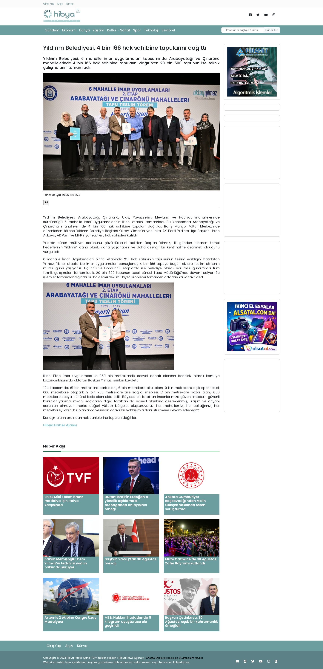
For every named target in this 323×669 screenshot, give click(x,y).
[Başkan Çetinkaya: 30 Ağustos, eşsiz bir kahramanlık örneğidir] (191, 596)
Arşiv (60, 4)
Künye (70, 4)
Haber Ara (271, 30)
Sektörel (168, 30)
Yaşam (98, 30)
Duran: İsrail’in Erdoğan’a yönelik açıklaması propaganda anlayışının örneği (126, 502)
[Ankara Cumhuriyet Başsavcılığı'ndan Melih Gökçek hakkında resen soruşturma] (191, 475)
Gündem (52, 30)
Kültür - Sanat (118, 30)
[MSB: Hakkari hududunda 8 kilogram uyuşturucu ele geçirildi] (131, 596)
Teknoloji (151, 30)
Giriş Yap (48, 4)
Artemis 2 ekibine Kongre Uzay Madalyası (70, 619)
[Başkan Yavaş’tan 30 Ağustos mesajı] (131, 538)
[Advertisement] (252, 152)
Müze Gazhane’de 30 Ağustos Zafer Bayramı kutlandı (190, 561)
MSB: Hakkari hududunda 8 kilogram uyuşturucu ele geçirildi (128, 621)
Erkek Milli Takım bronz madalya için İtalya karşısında (63, 500)
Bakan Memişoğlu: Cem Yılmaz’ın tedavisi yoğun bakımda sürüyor (65, 563)
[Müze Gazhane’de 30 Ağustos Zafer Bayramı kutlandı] (191, 538)
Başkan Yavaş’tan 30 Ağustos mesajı (130, 561)
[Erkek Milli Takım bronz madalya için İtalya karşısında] (71, 475)
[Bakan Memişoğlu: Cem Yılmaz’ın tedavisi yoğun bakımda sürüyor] (71, 538)
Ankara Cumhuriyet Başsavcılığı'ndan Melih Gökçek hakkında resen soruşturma (185, 502)
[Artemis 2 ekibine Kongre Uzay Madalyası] (71, 596)
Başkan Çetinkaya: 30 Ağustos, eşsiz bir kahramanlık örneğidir (191, 621)
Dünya (84, 30)
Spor (137, 30)
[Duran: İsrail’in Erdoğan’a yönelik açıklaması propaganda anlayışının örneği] (131, 475)
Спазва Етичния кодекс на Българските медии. (174, 658)
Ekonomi (69, 30)
